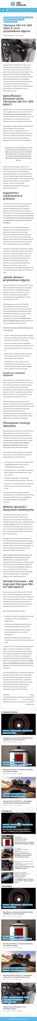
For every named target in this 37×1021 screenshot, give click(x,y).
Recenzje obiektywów (20, 875)
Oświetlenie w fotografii (10, 764)
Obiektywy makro (16, 730)
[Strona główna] (3, 10)
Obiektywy (6, 730)
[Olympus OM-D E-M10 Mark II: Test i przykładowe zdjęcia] (7, 865)
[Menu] (7, 10)
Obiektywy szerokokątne (18, 796)
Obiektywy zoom (27, 730)
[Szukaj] (34, 10)
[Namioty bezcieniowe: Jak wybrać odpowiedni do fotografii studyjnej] (18, 756)
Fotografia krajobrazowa (19, 793)
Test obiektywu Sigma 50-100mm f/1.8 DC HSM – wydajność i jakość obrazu (10, 698)
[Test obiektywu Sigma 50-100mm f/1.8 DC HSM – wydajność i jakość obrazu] (7, 877)
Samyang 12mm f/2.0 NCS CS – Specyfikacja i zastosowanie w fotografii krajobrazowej (26, 699)
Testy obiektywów (19, 877)
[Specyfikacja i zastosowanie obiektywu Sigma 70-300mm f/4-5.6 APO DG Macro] (18, 724)
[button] (7, 10)
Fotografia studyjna (17, 762)
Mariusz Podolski (9, 35)
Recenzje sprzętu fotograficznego (14, 19)
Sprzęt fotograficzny (10, 21)
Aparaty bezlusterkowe (17, 17)
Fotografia (29, 17)
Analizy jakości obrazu (20, 872)
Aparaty (6, 17)
